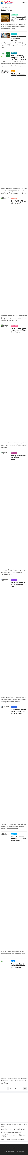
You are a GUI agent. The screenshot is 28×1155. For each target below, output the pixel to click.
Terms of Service (10, 1149)
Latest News (14, 34)
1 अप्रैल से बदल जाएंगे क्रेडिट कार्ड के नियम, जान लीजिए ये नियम (19, 19)
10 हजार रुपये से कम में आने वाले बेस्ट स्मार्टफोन (11, 1132)
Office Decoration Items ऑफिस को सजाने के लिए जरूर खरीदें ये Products (18, 839)
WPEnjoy (22, 1151)
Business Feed (14, 14)
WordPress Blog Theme (13, 1151)
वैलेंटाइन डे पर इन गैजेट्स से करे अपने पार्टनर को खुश (12, 1129)
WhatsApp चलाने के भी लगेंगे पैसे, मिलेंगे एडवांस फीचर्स (18, 584)
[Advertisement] (14, 1107)
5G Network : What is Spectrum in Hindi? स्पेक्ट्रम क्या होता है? (19, 711)
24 (15, 1088)
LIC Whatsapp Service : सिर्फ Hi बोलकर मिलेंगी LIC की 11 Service (19, 330)
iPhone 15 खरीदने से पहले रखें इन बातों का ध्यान (12, 1140)
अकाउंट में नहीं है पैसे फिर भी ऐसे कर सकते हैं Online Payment (18, 38)
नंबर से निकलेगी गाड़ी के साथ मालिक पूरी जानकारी (18, 202)
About (8, 1147)
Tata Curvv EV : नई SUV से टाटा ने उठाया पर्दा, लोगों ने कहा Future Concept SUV (18, 967)
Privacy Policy (21, 1147)
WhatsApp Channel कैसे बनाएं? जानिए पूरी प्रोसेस (18, 75)
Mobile (12, 71)
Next (25, 1088)
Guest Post (19, 1149)
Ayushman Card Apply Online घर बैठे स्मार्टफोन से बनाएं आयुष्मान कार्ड (18, 58)
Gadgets (13, 961)
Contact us (14, 1147)
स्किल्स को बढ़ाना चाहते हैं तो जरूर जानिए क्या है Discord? (18, 457)
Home (2, 7)
